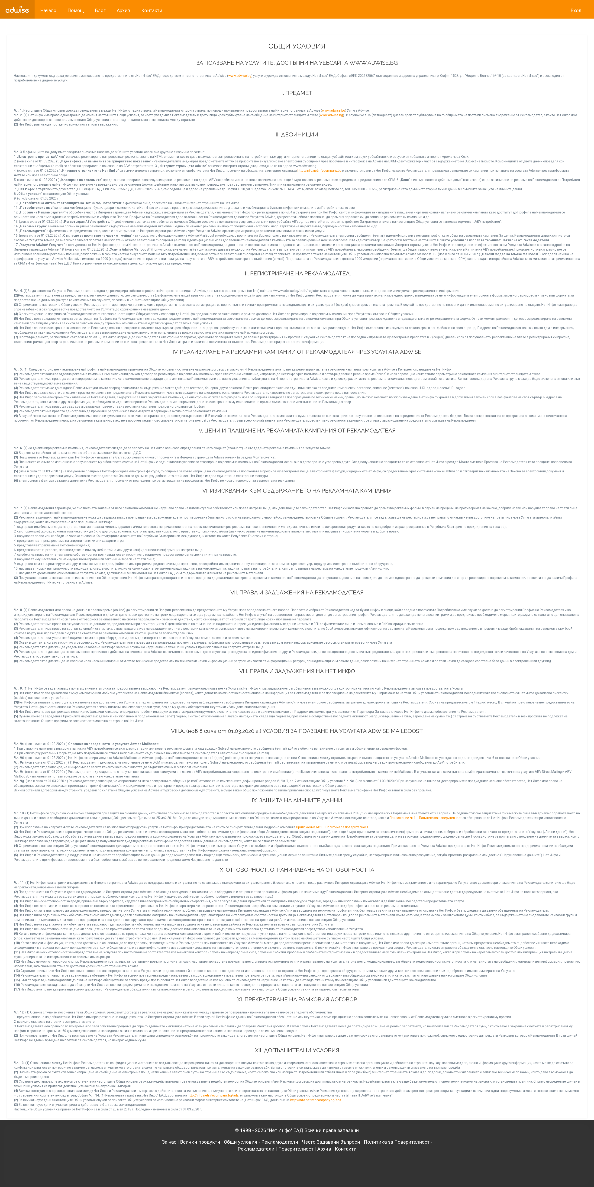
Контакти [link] (151, 10)
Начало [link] (48, 10)
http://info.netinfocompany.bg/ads (213, 1095)
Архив (324, 1149)
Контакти (346, 1149)
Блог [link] (100, 10)
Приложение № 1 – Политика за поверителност (426, 818)
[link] (17, 9)
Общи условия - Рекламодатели (261, 1142)
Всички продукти (200, 1142)
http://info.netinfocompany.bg (319, 170)
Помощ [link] (76, 10)
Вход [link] (576, 10)
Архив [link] (123, 10)
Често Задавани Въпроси (331, 1142)
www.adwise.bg (239, 75)
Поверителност (295, 1149)
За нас (169, 1142)
